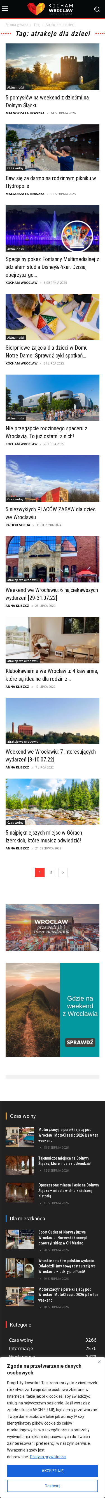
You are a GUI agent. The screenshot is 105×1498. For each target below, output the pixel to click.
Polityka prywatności (48, 1457)
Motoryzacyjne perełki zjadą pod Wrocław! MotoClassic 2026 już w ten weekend (68, 1135)
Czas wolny (15, 168)
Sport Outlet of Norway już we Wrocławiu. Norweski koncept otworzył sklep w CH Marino (62, 1237)
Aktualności (15, 87)
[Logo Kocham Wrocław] (52, 9)
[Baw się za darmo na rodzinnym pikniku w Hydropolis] (52, 147)
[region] (52, 1427)
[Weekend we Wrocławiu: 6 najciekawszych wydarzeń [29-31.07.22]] (52, 559)
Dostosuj (52, 1486)
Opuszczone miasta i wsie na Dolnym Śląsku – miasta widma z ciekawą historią (68, 1190)
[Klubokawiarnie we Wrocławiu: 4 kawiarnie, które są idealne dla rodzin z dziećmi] (52, 640)
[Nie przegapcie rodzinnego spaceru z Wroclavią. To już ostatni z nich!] (52, 398)
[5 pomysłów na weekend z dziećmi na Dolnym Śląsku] (52, 66)
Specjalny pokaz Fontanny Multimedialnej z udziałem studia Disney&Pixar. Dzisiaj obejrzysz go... (52, 267)
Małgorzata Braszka (25, 113)
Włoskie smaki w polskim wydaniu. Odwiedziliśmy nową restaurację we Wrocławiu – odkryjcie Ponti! (66, 1266)
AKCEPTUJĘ (53, 1471)
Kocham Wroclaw (22, 282)
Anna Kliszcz (17, 605)
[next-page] (63, 872)
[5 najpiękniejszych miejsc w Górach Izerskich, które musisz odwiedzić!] (52, 802)
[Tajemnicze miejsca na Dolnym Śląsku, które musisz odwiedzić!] (20, 1165)
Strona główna (17, 24)
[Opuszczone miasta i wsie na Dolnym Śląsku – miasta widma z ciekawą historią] (20, 1192)
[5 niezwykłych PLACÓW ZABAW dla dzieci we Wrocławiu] (52, 478)
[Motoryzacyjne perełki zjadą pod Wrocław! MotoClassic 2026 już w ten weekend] (20, 1137)
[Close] (99, 1361)
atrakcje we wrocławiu (22, 580)
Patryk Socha (18, 525)
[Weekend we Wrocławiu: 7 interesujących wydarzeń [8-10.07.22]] (52, 721)
